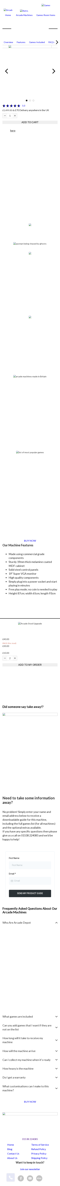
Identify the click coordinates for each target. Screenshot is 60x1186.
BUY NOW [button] (30, 540)
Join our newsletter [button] (30, 1169)
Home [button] (10, 1144)
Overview (8, 42)
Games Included (37, 42)
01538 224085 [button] (30, 1139)
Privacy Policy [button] (38, 1153)
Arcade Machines (24, 15)
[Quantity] (5, 115)
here (12, 130)
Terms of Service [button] (40, 1144)
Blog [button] (9, 1149)
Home (8, 15)
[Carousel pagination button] (27, 100)
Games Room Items (45, 15)
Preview (6, 71)
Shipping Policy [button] (39, 1157)
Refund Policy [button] (38, 1149)
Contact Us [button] (13, 1153)
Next (56, 42)
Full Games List (11, 514)
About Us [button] (12, 1157)
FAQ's (51, 42)
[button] (30, 623)
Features (21, 42)
